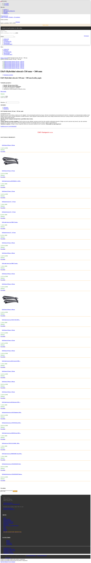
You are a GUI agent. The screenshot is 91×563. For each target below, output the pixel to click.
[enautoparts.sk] (4, 16)
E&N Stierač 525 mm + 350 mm (8, 371)
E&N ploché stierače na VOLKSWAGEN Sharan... (12, 474)
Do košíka (3, 151)
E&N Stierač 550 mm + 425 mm (8, 273)
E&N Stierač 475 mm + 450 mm (8, 350)
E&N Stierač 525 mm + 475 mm (8, 170)
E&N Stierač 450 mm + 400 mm (8, 309)
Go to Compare (11, 561)
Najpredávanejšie (7, 520)
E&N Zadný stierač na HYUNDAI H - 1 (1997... (11, 181)
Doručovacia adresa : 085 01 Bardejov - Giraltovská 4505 (11, 503)
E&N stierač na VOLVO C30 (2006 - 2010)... (11, 443)
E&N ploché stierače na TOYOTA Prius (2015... (11, 422)
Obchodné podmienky (8, 521)
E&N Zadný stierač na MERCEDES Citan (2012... (12, 453)
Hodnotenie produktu (8, 75)
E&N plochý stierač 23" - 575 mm (9, 211)
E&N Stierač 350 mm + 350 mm (8, 391)
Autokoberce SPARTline (9, 549)
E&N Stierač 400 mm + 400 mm (8, 253)
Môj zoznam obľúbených (9, 11)
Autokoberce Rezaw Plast (9, 550)
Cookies (5, 529)
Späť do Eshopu (4, 561)
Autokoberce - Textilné (8, 553)
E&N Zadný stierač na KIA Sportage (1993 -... (11, 402)
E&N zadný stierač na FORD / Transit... (10, 222)
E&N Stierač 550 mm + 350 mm (8, 330)
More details (3, 91)
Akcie (4, 518)
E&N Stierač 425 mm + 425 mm (8, 340)
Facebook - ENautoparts (8, 509)
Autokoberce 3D (7, 548)
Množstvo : (3, 102)
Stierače (8, 540)
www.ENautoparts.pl (42, 555)
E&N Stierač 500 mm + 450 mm (8, 145)
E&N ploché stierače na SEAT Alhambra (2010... (11, 412)
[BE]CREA (8, 558)
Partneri (5, 530)
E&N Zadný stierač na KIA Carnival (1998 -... (11, 361)
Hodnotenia (6, 108)
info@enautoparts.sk (8, 508)
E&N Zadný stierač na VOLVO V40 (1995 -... (11, 319)
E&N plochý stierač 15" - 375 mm (9, 201)
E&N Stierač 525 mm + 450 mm (8, 242)
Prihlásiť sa (5, 9)
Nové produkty (6, 519)
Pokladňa (5, 12)
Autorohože (9, 543)
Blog (4, 526)
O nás (4, 528)
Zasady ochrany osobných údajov (11, 525)
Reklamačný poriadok (8, 523)
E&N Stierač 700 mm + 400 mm (8, 381)
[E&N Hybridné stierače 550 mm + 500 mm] (13, 61)
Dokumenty (6, 524)
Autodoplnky (9, 544)
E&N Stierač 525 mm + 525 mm (8, 191)
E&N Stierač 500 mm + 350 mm (8, 284)
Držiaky (8, 541)
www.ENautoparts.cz (31, 555)
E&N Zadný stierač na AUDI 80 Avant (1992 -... (11, 433)
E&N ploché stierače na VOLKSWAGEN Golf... (11, 463)
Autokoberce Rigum (8, 551)
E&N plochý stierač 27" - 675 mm (9, 232)
